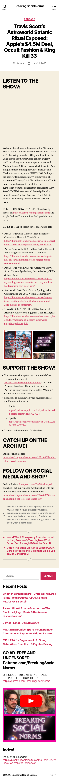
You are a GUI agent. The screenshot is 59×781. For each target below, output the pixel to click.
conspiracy (12, 513)
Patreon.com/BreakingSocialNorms (31, 212)
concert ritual (20, 509)
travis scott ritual (23, 522)
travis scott (31, 516)
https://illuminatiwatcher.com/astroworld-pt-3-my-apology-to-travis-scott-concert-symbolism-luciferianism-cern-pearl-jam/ (28, 282)
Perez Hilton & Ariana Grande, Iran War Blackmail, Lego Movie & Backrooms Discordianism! (26, 612)
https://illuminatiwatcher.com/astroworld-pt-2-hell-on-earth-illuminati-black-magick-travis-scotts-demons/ (28, 259)
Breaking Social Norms (29, 6)
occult (52, 513)
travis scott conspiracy (30, 519)
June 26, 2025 (39, 63)
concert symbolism (37, 509)
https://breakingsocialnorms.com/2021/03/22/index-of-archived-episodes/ (29, 761)
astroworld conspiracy (30, 506)
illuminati (43, 513)
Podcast (29, 19)
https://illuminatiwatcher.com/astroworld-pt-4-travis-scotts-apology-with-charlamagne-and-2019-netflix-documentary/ (28, 301)
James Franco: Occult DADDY (21, 622)
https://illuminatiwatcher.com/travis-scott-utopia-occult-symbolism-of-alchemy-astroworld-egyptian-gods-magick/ (29, 320)
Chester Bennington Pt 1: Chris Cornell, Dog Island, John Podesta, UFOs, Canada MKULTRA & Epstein (29, 597)
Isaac (22, 63)
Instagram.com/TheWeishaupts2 (35, 484)
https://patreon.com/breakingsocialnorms (26, 680)
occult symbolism (16, 516)
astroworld (12, 506)
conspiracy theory (28, 513)
